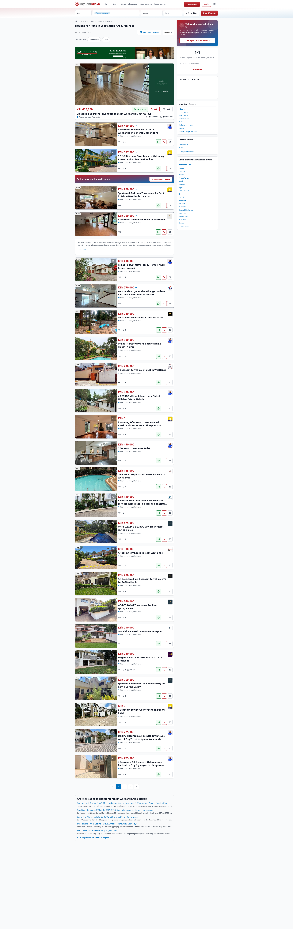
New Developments (129, 4)
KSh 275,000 (126, 732)
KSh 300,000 (126, 216)
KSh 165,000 (126, 470)
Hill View (182, 204)
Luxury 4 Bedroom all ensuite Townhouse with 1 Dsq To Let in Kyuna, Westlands (141, 737)
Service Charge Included (188, 131)
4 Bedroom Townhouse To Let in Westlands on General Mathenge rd (138, 131)
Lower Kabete (184, 191)
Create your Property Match (197, 40)
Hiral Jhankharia (161, 91)
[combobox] (124, 13)
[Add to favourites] (145, 66)
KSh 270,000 (126, 287)
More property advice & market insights (93, 838)
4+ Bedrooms (184, 118)
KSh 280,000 (126, 314)
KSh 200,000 (126, 366)
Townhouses (94, 40)
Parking (181, 122)
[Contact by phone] (164, 141)
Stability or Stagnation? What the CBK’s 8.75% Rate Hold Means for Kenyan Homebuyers (115, 810)
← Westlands (184, 226)
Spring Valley (184, 178)
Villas (106, 40)
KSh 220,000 (126, 189)
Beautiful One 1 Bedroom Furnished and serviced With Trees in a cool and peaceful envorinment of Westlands (141, 504)
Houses (91, 21)
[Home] (76, 21)
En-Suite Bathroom (186, 125)
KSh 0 (121, 418)
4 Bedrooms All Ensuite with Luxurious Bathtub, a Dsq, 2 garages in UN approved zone (142, 765)
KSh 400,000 (126, 126)
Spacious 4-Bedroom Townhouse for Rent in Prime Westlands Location (141, 195)
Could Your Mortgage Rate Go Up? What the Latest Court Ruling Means (107, 817)
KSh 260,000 (126, 601)
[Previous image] (78, 84)
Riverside (182, 207)
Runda (181, 168)
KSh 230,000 (126, 627)
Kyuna (181, 194)
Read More (81, 250)
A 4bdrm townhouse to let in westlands (140, 552)
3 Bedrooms (183, 115)
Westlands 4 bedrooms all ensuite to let (140, 317)
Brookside (182, 200)
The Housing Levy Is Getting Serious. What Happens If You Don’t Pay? (107, 824)
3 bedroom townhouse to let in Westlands (141, 219)
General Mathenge (186, 210)
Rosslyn (181, 175)
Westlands (108, 21)
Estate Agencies (146, 4)
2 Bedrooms (183, 112)
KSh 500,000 (126, 340)
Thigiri (181, 197)
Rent (114, 4)
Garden (181, 128)
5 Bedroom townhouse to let (134, 448)
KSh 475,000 (126, 523)
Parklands (182, 220)
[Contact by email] (169, 141)
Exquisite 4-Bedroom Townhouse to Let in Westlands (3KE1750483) (113, 113)
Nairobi (99, 21)
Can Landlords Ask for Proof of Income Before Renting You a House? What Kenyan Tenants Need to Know (122, 803)
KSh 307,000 (126, 152)
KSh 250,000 (126, 680)
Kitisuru (182, 171)
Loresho (182, 184)
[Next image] (145, 84)
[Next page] (136, 786)
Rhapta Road (184, 216)
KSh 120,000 (126, 497)
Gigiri (181, 187)
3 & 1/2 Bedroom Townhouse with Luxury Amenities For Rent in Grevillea (141, 157)
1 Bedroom (183, 109)
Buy (106, 4)
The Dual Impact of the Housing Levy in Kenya (97, 830)
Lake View (182, 213)
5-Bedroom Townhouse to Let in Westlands (142, 369)
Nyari (181, 181)
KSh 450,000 (84, 109)
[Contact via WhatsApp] (158, 141)
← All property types (186, 151)
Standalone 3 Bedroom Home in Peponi (140, 631)
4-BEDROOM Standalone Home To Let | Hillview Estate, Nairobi (140, 397)
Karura (181, 223)
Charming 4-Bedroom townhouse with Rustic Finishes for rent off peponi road (140, 424)
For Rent (83, 21)
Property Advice (160, 4)
